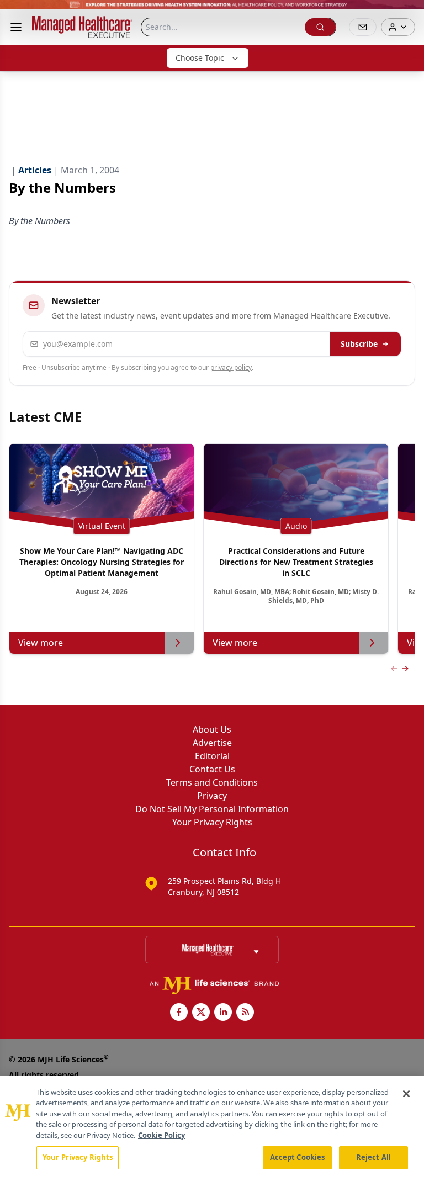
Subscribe (359, 343)
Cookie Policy (161, 1135)
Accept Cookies (297, 1157)
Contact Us (212, 769)
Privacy (212, 796)
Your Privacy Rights (212, 822)
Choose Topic (200, 57)
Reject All (373, 1157)
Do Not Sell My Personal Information (212, 809)
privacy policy (231, 367)
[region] (212, 1128)
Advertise (212, 743)
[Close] (406, 1094)
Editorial (212, 756)
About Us (212, 729)
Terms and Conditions (212, 782)
